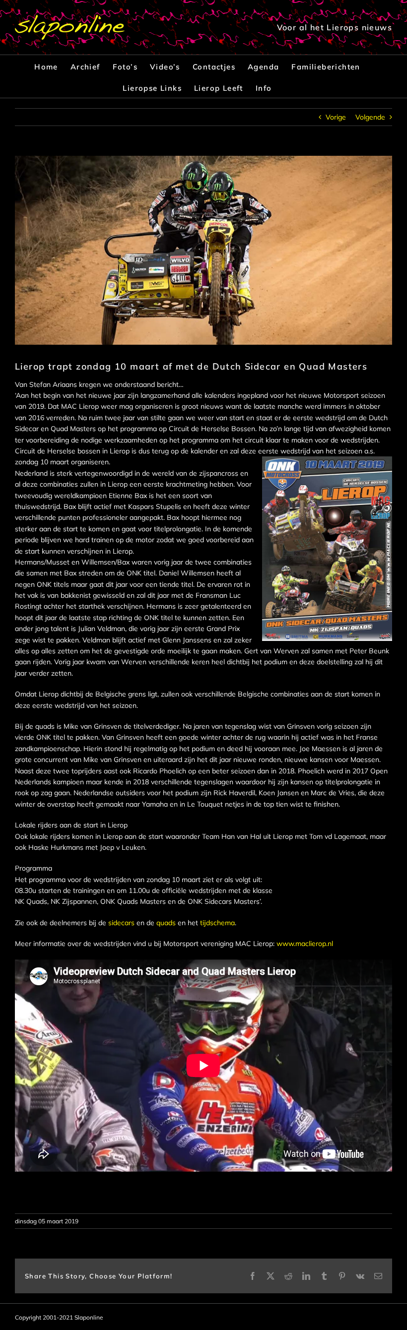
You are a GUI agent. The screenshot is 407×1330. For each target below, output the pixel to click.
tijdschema (217, 922)
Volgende (370, 117)
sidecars (121, 922)
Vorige (336, 117)
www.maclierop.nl (304, 943)
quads (166, 922)
